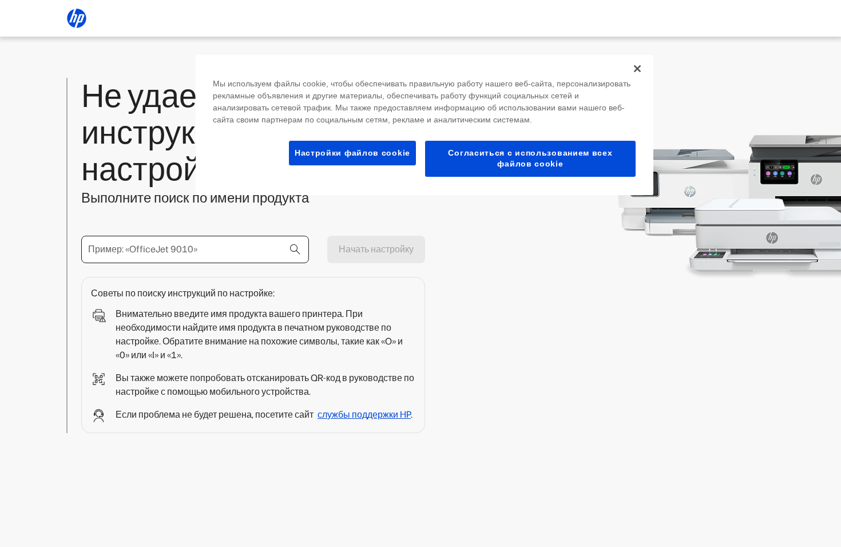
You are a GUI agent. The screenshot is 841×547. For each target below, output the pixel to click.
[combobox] (195, 249)
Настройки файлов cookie (352, 152)
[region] (424, 125)
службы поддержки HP (364, 414)
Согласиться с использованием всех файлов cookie (530, 158)
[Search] (295, 249)
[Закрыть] (637, 68)
